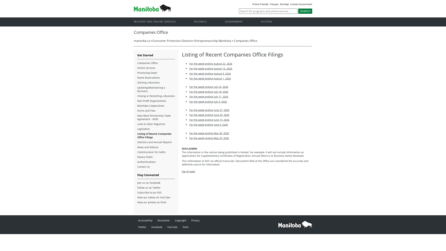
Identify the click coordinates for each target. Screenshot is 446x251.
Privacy (195, 220)
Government (234, 21)
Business (200, 21)
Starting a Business (148, 82)
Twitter (142, 227)
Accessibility (145, 220)
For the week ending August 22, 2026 (210, 63)
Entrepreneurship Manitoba (212, 41)
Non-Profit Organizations (151, 100)
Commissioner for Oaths (151, 152)
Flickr (186, 227)
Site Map (284, 4)
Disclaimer (163, 220)
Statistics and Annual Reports (154, 142)
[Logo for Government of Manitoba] (152, 10)
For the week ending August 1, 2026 (210, 78)
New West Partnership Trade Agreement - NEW (154, 117)
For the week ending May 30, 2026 (209, 133)
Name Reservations (148, 77)
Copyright (180, 220)
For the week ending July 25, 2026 (208, 87)
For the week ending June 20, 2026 (209, 115)
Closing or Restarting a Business (156, 96)
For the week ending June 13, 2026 (209, 119)
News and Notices (147, 147)
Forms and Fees (146, 110)
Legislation (143, 129)
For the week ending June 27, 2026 (209, 110)
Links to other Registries (151, 124)
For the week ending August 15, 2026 (210, 68)
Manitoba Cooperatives (150, 105)
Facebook (156, 227)
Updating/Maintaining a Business (151, 89)
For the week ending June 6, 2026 (208, 124)
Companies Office (245, 41)
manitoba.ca (142, 41)
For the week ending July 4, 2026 (208, 101)
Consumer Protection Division (172, 41)
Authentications (146, 161)
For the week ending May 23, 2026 (209, 138)
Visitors (266, 21)
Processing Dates (147, 72)
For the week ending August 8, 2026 (210, 73)
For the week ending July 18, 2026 (208, 91)
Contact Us (143, 166)
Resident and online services (155, 21)
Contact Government (301, 4)
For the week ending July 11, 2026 (208, 96)
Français (274, 4)
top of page (188, 171)
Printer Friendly (260, 4)
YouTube (172, 227)
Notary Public (145, 157)
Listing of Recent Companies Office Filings (154, 135)
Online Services (146, 68)
